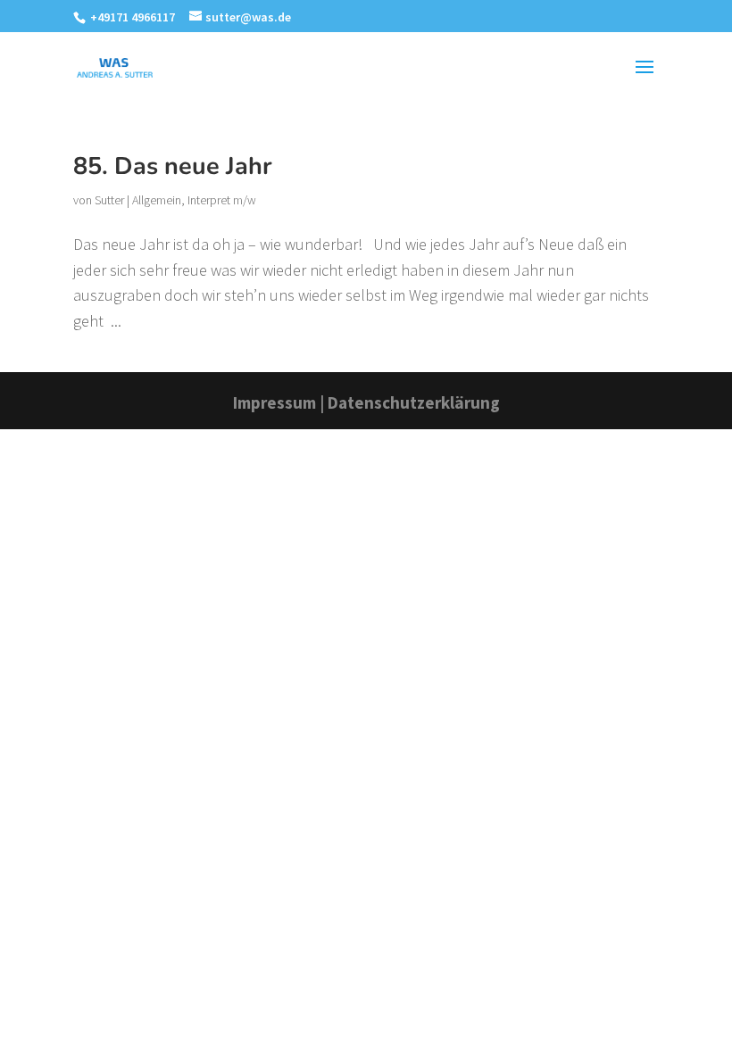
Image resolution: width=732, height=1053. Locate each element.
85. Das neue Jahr (172, 166)
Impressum (274, 402)
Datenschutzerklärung (414, 402)
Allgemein (156, 200)
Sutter (109, 200)
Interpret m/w (221, 200)
